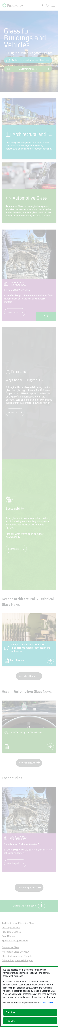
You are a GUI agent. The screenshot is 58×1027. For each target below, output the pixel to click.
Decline (10, 1012)
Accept (10, 1020)
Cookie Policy (47, 1002)
